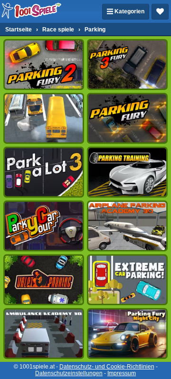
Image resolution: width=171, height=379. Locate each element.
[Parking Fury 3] (127, 64)
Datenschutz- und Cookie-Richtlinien (106, 366)
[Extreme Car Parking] (127, 279)
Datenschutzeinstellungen (69, 373)
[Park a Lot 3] (43, 172)
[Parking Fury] (127, 118)
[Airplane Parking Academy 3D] (127, 225)
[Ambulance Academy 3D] (43, 333)
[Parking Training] (127, 172)
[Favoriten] (160, 12)
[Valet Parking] (43, 279)
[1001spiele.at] (32, 11)
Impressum (121, 373)
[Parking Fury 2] (43, 64)
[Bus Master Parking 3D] (43, 118)
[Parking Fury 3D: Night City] (127, 333)
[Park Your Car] (43, 225)
